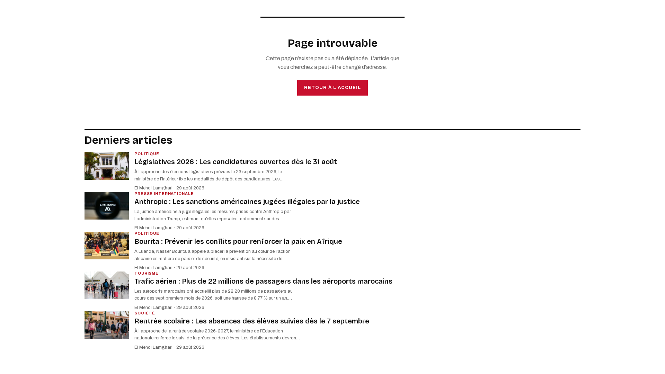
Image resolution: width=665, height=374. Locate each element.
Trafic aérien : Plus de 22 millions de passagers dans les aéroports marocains (263, 281)
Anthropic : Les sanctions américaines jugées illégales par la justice (247, 201)
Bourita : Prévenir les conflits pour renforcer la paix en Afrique (238, 241)
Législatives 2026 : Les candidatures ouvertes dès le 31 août (235, 162)
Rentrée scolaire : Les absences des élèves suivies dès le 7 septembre (251, 321)
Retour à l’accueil (332, 87)
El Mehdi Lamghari (153, 188)
